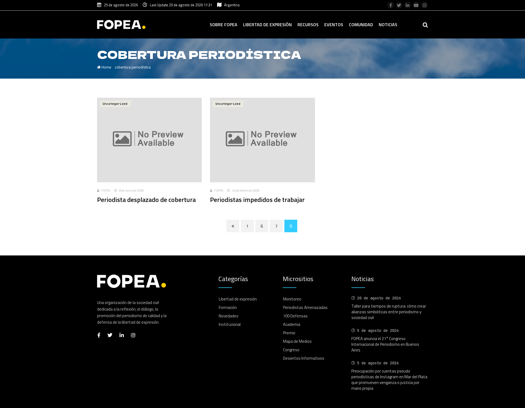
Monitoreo (292, 299)
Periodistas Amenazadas (305, 307)
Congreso (291, 350)
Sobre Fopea (223, 24)
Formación (228, 307)
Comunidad (361, 24)
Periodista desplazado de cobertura (146, 199)
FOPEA (105, 190)
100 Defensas (295, 316)
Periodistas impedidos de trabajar (257, 199)
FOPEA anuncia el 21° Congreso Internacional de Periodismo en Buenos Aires (385, 344)
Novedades (228, 316)
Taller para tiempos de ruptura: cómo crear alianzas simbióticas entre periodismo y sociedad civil (388, 312)
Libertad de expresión (267, 24)
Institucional (230, 324)
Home (106, 67)
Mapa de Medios (297, 341)
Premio (289, 333)
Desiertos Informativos (303, 358)
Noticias (388, 24)
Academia (291, 324)
